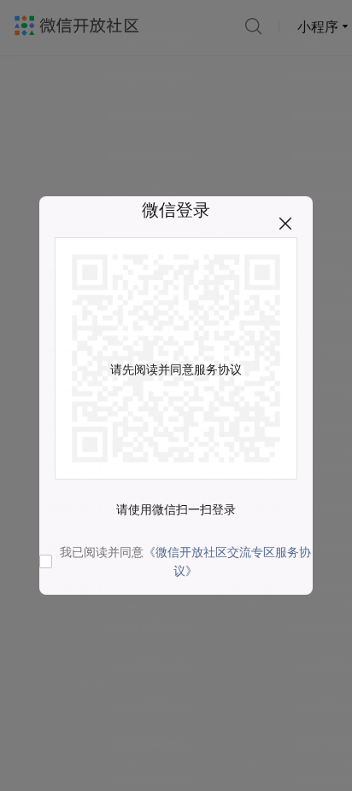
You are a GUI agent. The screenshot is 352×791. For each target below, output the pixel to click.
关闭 (285, 223)
